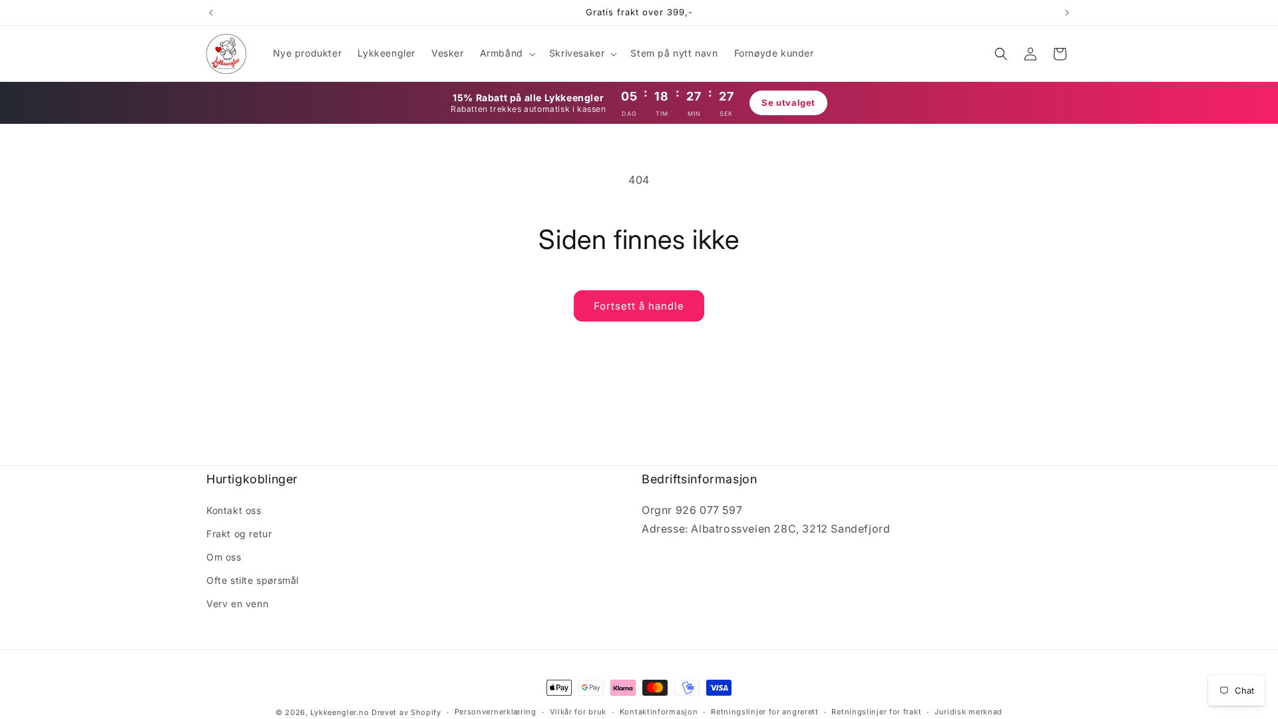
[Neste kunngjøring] (1067, 12)
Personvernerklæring (495, 711)
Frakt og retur (239, 533)
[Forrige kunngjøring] (211, 12)
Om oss (224, 557)
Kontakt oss (234, 510)
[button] (506, 53)
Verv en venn (237, 603)
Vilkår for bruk (578, 711)
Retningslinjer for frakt (876, 711)
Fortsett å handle (639, 306)
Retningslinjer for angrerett (765, 711)
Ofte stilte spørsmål (252, 580)
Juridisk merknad (968, 711)
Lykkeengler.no (339, 712)
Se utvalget (788, 102)
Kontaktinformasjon (659, 711)
